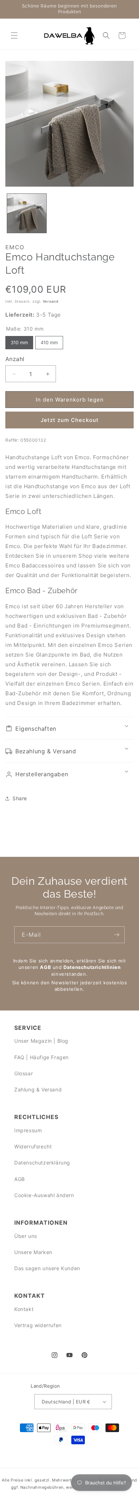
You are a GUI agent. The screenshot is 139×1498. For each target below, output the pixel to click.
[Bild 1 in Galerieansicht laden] (26, 213)
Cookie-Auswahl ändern (44, 1195)
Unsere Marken (33, 1252)
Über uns (25, 1236)
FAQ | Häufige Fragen (41, 1057)
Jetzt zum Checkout (70, 420)
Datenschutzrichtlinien (91, 967)
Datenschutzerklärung (42, 1162)
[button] (14, 35)
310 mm (19, 340)
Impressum (28, 1130)
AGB (45, 967)
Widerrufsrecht (33, 1146)
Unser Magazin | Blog (41, 1041)
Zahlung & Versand (38, 1089)
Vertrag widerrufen (38, 1325)
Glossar (23, 1073)
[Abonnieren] (116, 934)
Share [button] (19, 798)
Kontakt (24, 1309)
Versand (50, 301)
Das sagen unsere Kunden (47, 1268)
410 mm (49, 340)
